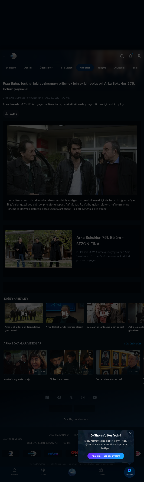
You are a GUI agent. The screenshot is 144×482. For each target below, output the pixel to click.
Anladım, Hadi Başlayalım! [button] (106, 455)
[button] (130, 433)
